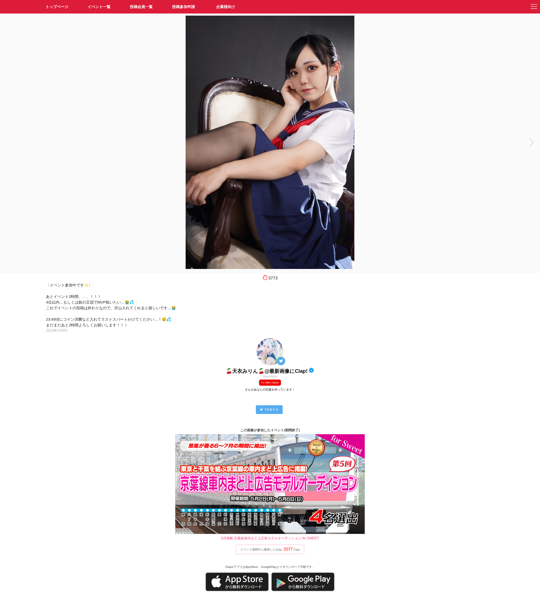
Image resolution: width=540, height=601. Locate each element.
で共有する (271, 409)
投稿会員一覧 (141, 7)
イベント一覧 (99, 7)
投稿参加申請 (183, 7)
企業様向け (225, 7)
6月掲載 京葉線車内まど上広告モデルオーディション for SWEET (270, 538)
